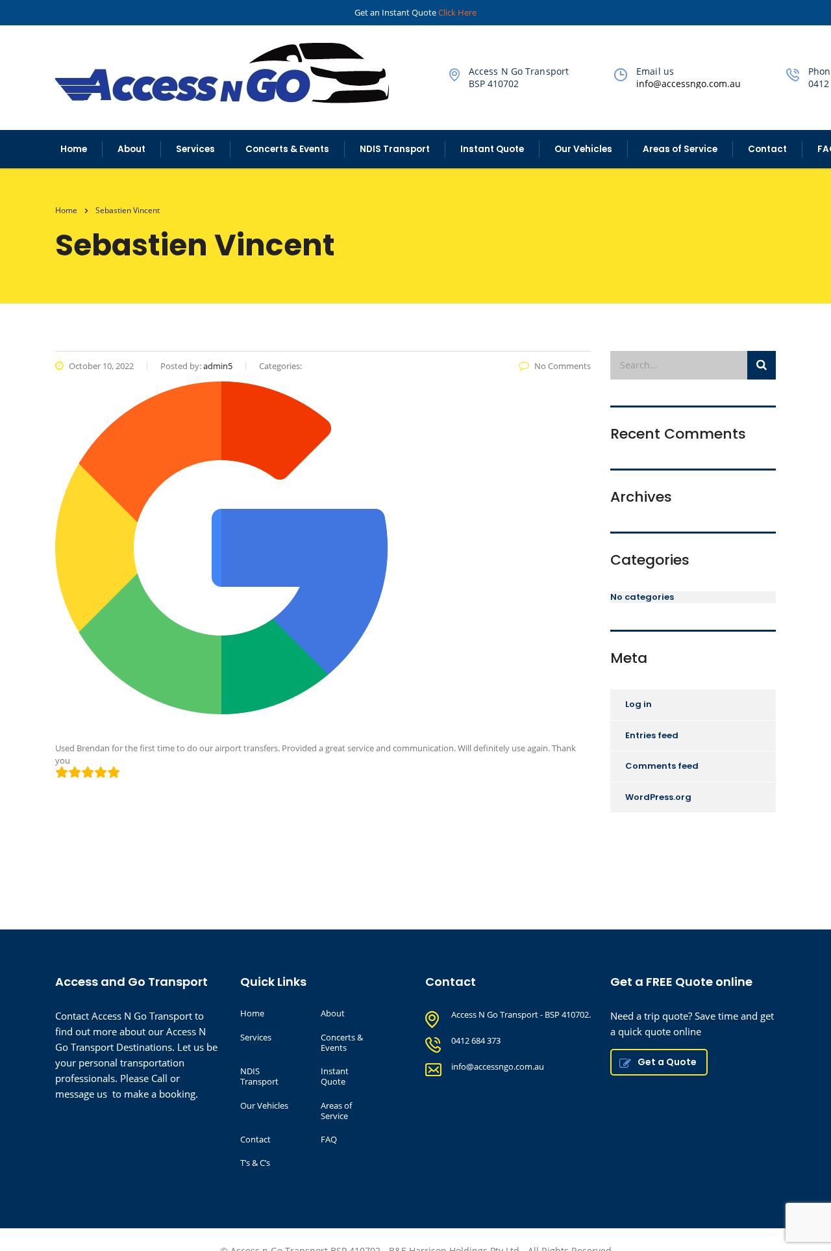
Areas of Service (680, 149)
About (131, 149)
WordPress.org (658, 797)
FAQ (329, 1139)
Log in (638, 704)
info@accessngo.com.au (688, 83)
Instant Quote (492, 149)
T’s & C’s (255, 1162)
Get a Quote (667, 1061)
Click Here (457, 12)
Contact (767, 149)
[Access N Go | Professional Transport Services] (229, 71)
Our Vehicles (583, 149)
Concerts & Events (287, 149)
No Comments (562, 366)
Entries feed (651, 735)
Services (195, 149)
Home (73, 149)
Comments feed (662, 766)
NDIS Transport (395, 149)
